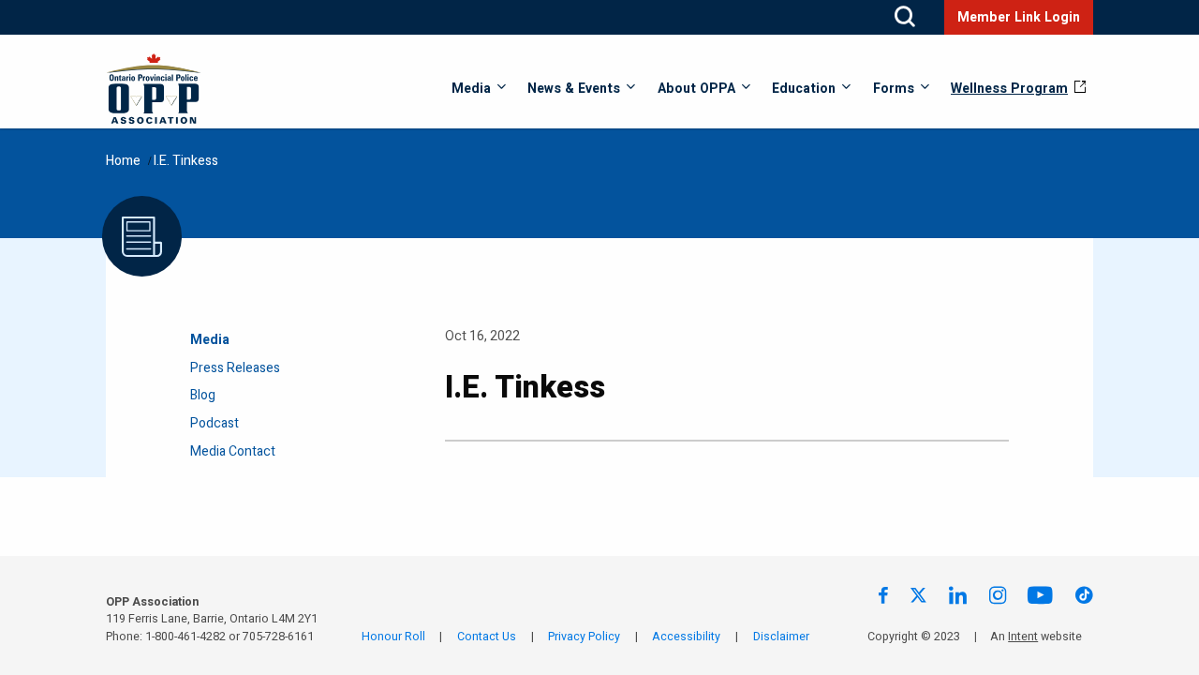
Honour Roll (393, 636)
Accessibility (686, 636)
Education (804, 89)
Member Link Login (1018, 17)
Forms (893, 89)
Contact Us (486, 636)
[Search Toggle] (905, 17)
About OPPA (696, 89)
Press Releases (235, 368)
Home (123, 161)
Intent (1023, 636)
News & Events (573, 89)
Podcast (214, 423)
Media (471, 89)
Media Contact (232, 451)
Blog (202, 395)
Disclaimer (781, 636)
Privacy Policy (584, 636)
